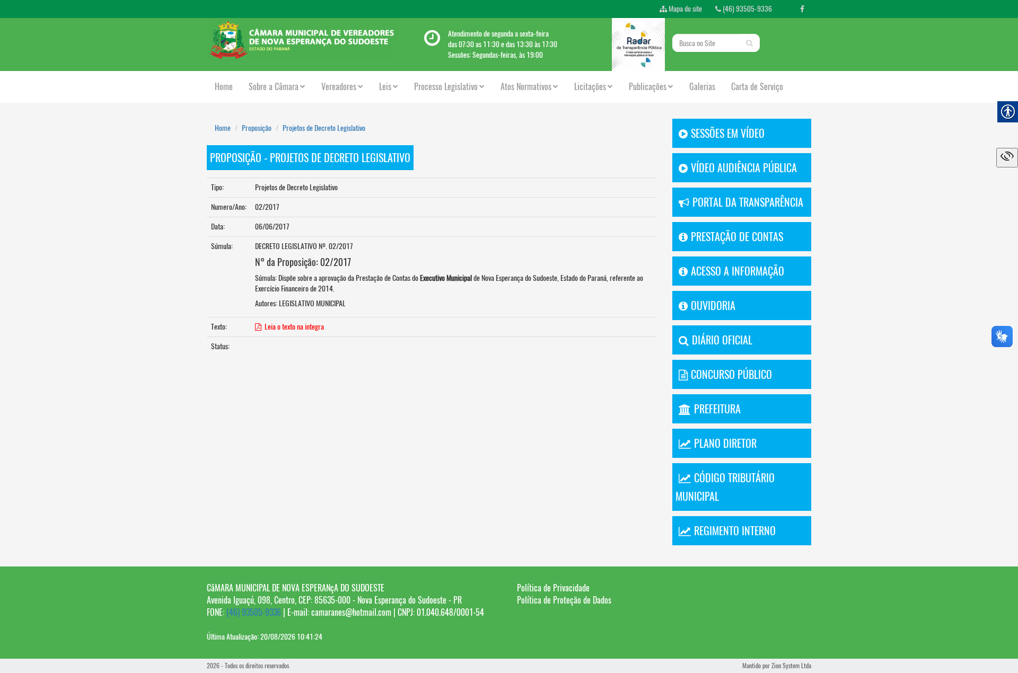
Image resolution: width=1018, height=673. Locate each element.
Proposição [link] (256, 128)
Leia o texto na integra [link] (292, 327)
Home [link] (224, 86)
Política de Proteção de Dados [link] (564, 600)
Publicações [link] (647, 86)
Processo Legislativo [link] (446, 86)
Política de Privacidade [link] (553, 588)
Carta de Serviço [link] (757, 86)
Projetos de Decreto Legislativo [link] (324, 128)
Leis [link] (385, 86)
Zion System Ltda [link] (791, 665)
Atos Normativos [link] (526, 86)
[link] (802, 9)
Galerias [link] (702, 86)
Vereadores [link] (338, 86)
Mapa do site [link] (684, 9)
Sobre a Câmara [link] (274, 86)
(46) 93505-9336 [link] (746, 9)
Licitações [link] (590, 86)
